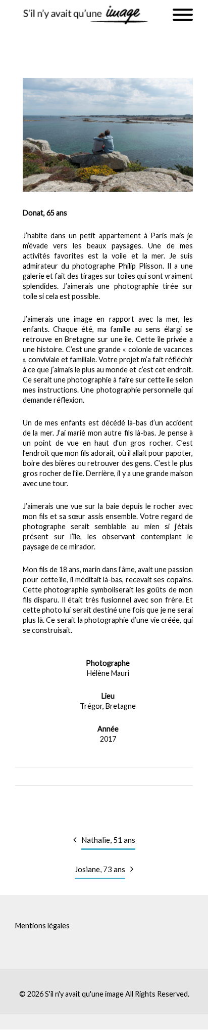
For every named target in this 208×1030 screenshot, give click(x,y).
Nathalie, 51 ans (108, 839)
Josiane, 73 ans (100, 869)
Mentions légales (42, 925)
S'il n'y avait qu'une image (84, 994)
